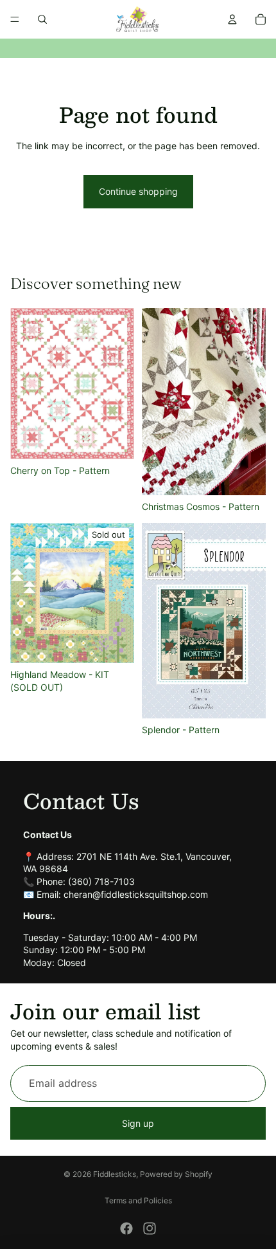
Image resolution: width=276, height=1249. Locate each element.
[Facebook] (126, 1228)
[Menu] (15, 19)
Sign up (138, 1123)
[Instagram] (149, 1228)
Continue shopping (138, 191)
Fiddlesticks (114, 1174)
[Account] (232, 19)
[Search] (42, 19)
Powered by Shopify (176, 1174)
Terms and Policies (138, 1200)
